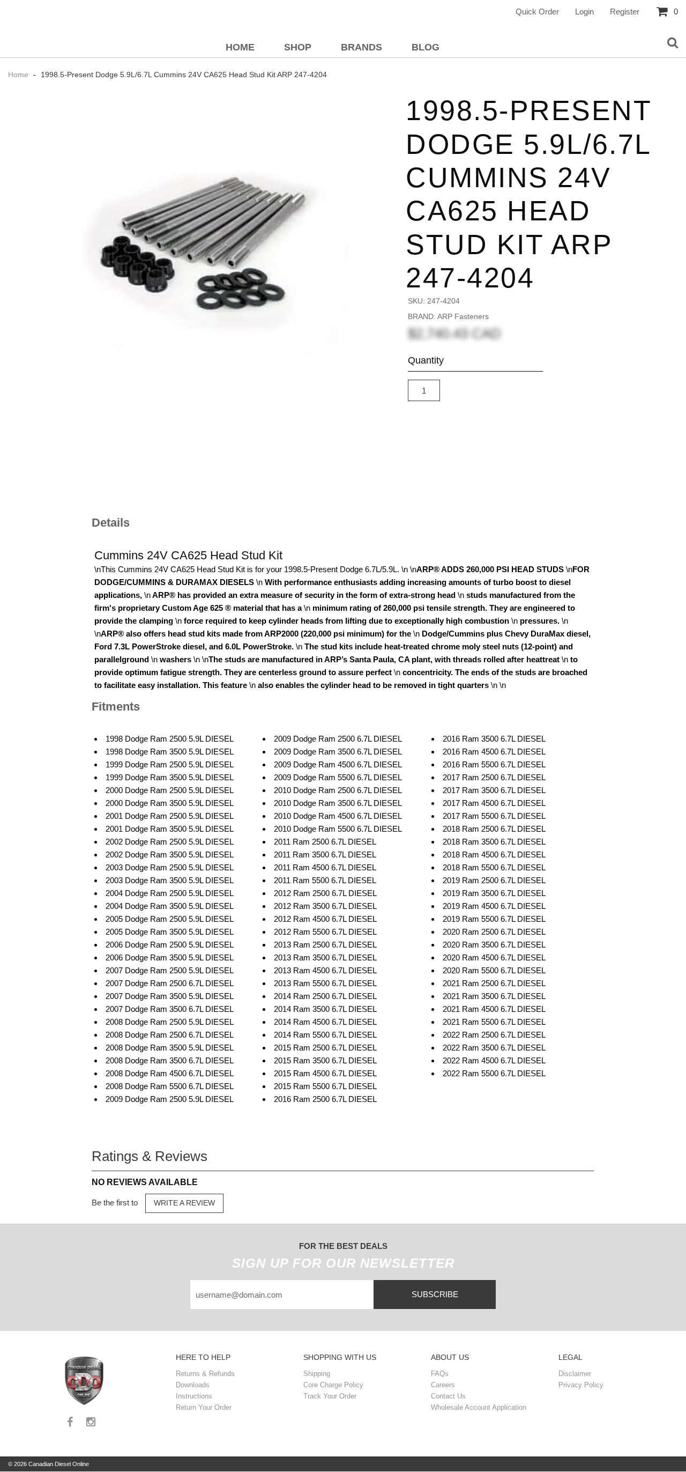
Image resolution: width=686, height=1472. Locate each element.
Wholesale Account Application (478, 1407)
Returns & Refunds (205, 1374)
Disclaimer (574, 1374)
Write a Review (184, 1203)
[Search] (672, 43)
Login (584, 11)
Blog (425, 47)
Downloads (193, 1385)
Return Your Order (204, 1407)
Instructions (194, 1396)
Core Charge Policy (333, 1385)
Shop (297, 47)
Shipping (316, 1374)
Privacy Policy (580, 1385)
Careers (443, 1385)
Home (240, 47)
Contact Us (448, 1396)
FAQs (440, 1374)
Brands (361, 47)
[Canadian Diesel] (85, 1379)
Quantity (426, 360)
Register (624, 11)
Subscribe (435, 1294)
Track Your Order (329, 1396)
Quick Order (537, 11)
